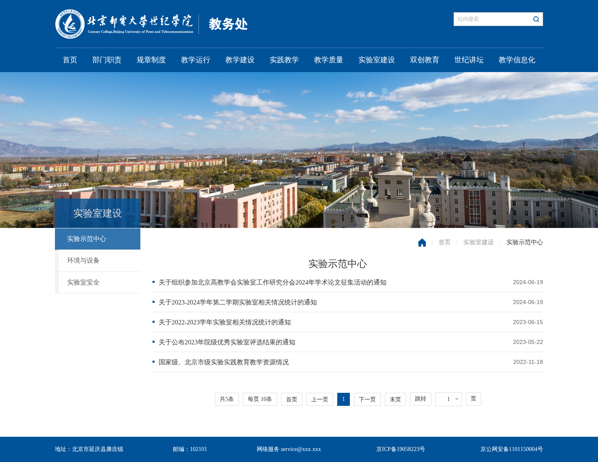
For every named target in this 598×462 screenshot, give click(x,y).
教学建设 (240, 60)
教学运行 (195, 60)
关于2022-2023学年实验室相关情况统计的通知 (225, 322)
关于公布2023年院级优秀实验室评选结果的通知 (227, 342)
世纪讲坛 (469, 60)
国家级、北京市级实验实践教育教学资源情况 (224, 362)
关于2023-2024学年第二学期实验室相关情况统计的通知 (238, 302)
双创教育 (424, 60)
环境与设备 (83, 260)
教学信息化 (517, 60)
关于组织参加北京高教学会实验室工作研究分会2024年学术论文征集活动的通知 (272, 282)
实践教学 (284, 60)
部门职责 (107, 60)
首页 (70, 60)
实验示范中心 (86, 238)
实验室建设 (376, 60)
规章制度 (151, 60)
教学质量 (328, 60)
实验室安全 (83, 282)
